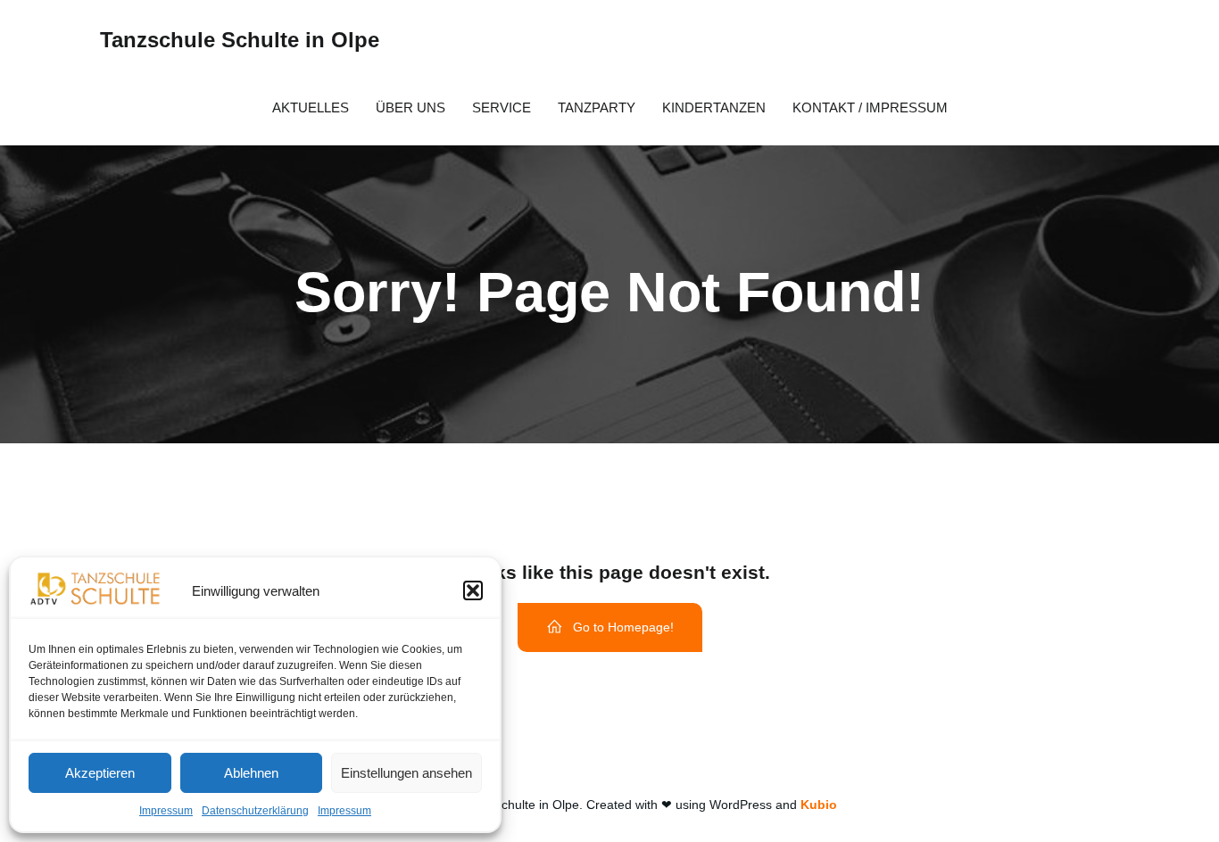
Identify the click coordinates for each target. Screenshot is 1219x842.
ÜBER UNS (410, 107)
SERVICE (501, 107)
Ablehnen (251, 772)
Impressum (166, 811)
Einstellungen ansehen (406, 772)
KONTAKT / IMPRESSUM (870, 107)
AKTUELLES (310, 107)
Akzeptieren (100, 772)
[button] (473, 590)
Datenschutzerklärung (255, 811)
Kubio (818, 804)
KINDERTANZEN (714, 107)
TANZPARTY (596, 107)
